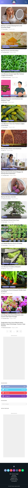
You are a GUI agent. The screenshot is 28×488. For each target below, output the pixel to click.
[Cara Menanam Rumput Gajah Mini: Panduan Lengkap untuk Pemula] (14, 63)
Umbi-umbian (6, 47)
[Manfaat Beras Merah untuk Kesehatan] (14, 138)
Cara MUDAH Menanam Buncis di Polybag (11, 243)
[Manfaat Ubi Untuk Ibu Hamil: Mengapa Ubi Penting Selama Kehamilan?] (14, 161)
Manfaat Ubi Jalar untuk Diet (8, 197)
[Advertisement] (14, 358)
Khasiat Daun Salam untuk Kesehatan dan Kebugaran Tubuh (12, 99)
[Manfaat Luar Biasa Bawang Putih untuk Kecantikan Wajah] (14, 15)
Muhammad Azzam (7, 77)
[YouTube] (19, 470)
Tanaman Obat (14, 45)
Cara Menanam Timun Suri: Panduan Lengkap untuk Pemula (12, 124)
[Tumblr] (17, 470)
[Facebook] (14, 386)
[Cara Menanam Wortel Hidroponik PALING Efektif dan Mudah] (14, 279)
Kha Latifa (5, 102)
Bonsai (4, 216)
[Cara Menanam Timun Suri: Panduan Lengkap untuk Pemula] (14, 113)
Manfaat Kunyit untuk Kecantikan (9, 50)
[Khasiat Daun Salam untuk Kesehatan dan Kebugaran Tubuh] (14, 88)
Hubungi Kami (14, 476)
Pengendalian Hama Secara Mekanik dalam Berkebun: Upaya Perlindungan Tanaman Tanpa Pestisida (13, 324)
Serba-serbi (5, 22)
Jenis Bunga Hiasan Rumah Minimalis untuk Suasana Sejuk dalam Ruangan (12, 315)
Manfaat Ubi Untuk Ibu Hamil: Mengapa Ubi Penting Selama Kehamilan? (12, 172)
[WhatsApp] (22, 470)
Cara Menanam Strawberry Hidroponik (11, 267)
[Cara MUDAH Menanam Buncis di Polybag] (14, 233)
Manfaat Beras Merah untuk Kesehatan (11, 148)
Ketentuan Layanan (14, 479)
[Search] (25, 2)
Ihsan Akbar (5, 29)
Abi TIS (4, 150)
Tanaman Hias (6, 70)
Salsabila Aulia (6, 52)
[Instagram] (14, 396)
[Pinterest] (14, 392)
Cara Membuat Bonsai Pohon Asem (10, 220)
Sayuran (11, 120)
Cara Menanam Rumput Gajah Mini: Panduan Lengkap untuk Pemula (12, 74)
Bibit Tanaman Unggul (14, 474)
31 (17, 331)
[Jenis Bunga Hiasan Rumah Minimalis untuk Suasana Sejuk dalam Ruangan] (14, 304)
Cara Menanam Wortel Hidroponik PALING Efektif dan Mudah (13, 290)
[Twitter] (14, 389)
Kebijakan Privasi (14, 478)
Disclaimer (14, 475)
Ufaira (4, 293)
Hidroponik (5, 263)
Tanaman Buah (14, 263)
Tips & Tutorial (15, 70)
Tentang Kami (14, 481)
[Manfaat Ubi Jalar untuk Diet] (14, 186)
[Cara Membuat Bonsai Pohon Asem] (14, 210)
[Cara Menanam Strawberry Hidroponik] (14, 256)
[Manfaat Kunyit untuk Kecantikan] (14, 40)
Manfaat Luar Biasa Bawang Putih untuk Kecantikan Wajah (11, 26)
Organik (5, 120)
